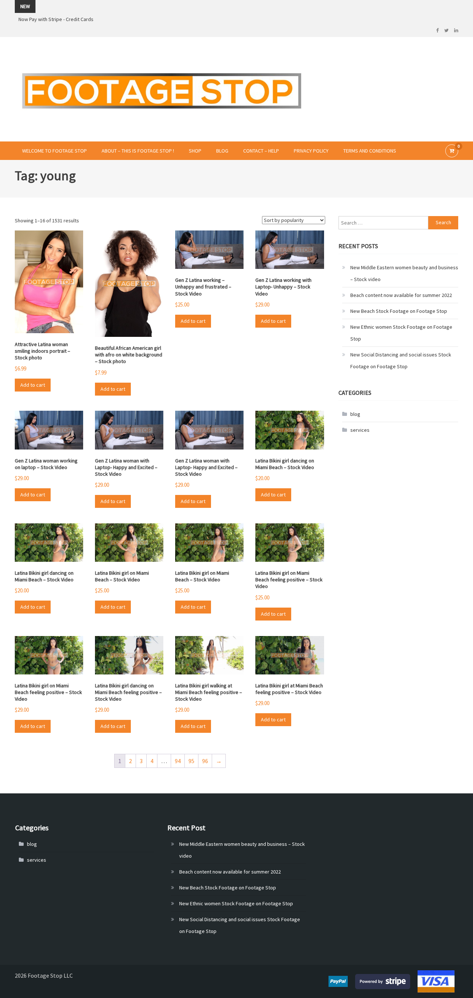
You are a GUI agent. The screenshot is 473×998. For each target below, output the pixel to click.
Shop (195, 150)
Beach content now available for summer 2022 (401, 295)
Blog (222, 150)
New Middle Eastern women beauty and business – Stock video (404, 273)
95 (191, 761)
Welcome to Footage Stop (54, 150)
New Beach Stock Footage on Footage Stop (398, 311)
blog (355, 414)
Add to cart (32, 385)
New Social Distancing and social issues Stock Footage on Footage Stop (400, 360)
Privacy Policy (311, 150)
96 (205, 761)
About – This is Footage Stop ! (138, 150)
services (360, 430)
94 (178, 761)
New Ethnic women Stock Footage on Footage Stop (401, 333)
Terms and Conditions (369, 150)
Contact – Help (261, 150)
